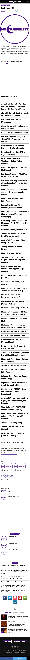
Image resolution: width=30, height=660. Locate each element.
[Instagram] (15, 597)
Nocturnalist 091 (4, 479)
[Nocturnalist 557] (7, 466)
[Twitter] (10, 597)
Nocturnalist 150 (22, 484)
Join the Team (13, 650)
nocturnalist (13, 484)
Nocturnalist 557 (4, 470)
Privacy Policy (9, 652)
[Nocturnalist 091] (7, 475)
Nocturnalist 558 (17, 470)
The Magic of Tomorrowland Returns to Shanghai (13, 581)
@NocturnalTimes (9, 442)
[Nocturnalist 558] (20, 466)
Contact (17, 652)
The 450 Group (22, 650)
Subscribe (22, 652)
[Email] (15, 602)
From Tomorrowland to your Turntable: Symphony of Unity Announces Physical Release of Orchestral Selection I (14, 572)
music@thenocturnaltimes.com (9, 454)
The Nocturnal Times (11, 12)
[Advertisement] (15, 518)
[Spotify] (25, 597)
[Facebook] (5, 597)
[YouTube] (20, 597)
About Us (6, 650)
